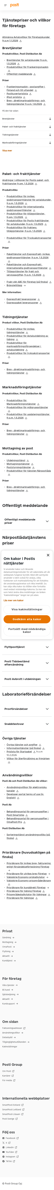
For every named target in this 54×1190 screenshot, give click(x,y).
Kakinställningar (9, 1046)
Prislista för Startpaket (19, 751)
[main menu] (5, 5)
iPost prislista (14, 97)
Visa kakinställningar (27, 609)
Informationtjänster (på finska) (24, 748)
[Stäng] (48, 555)
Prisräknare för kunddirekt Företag (26, 887)
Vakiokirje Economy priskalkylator (26, 877)
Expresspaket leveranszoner (22, 302)
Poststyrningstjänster (19, 467)
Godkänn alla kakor (27, 619)
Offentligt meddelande (19, 74)
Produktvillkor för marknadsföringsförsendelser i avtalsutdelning (24, 346)
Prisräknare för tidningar (20, 898)
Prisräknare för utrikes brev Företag (27, 873)
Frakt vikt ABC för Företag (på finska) (27, 282)
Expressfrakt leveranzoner (21, 299)
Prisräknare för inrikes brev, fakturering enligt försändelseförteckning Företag (29, 865)
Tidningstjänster (10, 135)
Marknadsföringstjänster (14, 143)
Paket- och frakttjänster (14, 127)
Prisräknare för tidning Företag (24, 891)
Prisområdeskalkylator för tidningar (27, 894)
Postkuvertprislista (17, 93)
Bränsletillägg (14, 285)
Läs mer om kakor (14, 600)
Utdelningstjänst (16, 460)
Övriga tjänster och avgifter (22, 744)
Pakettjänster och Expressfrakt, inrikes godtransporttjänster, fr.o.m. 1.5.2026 (28, 256)
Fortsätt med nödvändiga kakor (27, 630)
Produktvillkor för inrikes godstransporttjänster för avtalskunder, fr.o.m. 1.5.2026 (29, 200)
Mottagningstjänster (18, 464)
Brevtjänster (8, 119)
